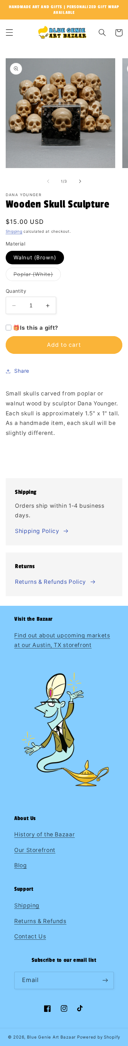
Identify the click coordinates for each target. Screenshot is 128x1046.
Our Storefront (34, 850)
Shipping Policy (37, 531)
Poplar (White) (37, 276)
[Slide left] (48, 181)
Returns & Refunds (40, 921)
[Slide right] (80, 181)
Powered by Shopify (98, 1037)
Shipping (14, 231)
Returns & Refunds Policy (50, 581)
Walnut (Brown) (35, 257)
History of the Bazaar (44, 834)
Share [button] (22, 371)
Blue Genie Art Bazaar (51, 1037)
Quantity (16, 291)
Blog (20, 865)
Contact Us (30, 936)
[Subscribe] (105, 980)
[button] (9, 33)
